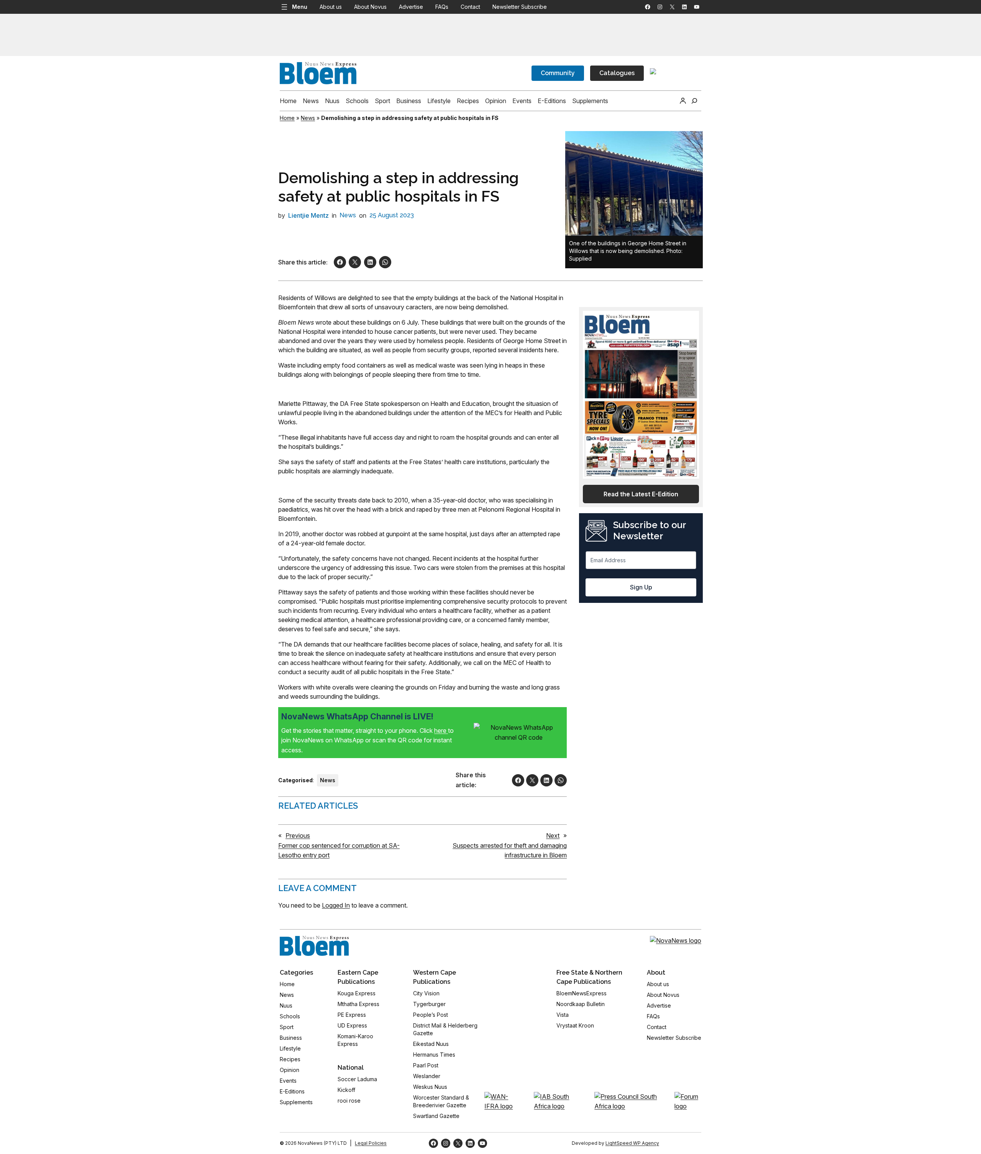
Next (552, 835)
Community (558, 73)
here (441, 730)
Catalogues (617, 73)
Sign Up (641, 587)
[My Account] (682, 100)
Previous (297, 835)
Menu (299, 6)
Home (287, 118)
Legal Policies (371, 1143)
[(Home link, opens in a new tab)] (314, 946)
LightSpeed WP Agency (632, 1143)
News (308, 118)
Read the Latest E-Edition (641, 494)
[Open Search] (694, 101)
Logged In (336, 905)
